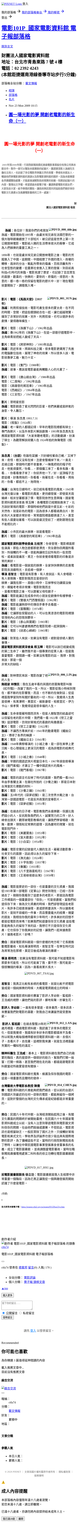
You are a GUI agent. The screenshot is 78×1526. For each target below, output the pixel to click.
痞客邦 (23, 1267)
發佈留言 (7, 1317)
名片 (12, 99)
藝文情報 (31, 83)
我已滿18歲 (9, 1518)
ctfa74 (5, 1247)
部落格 (13, 95)
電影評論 (30, 1277)
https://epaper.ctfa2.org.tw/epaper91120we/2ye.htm (43, 1207)
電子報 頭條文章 (34, 1282)
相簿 (12, 90)
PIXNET (17, 1471)
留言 (31, 1267)
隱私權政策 (64, 1471)
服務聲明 (39, 1475)
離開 (21, 1518)
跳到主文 (7, 46)
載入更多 (7, 1295)
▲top (4, 1288)
